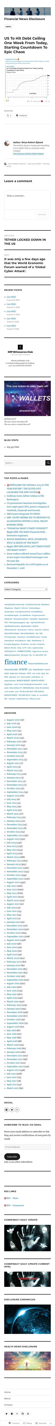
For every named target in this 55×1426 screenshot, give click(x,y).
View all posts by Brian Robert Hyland (28, 154)
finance (46, 164)
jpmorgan (12, 677)
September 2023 (15, 835)
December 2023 (15, 824)
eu (34, 655)
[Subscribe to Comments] (5, 1205)
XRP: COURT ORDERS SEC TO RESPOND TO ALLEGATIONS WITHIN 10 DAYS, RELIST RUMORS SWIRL (28, 521)
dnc (30, 655)
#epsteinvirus (43, 619)
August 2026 (13, 720)
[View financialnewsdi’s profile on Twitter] (12, 1110)
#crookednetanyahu (11, 615)
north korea (35, 677)
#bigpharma (8, 608)
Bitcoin (13, 648)
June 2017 (11, 1077)
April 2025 (12, 766)
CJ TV (24, 648)
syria (16, 691)
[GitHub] (22, 1414)
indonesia (22, 673)
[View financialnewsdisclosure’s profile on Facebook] (6, 1110)
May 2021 (11, 915)
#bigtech (17, 608)
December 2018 (14, 1012)
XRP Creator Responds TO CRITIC (23, 514)
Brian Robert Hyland (16, 164)
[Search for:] (24, 463)
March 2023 (13, 857)
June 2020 (12, 947)
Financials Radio (11, 670)
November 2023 (15, 828)
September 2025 (15, 759)
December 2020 (15, 925)
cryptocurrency (37, 648)
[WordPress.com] (28, 1414)
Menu (8, 27)
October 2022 (13, 875)
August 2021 (13, 904)
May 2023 (12, 850)
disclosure (24, 655)
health (6, 673)
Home (7, 1392)
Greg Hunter (38, 670)
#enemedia (33, 619)
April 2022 (12, 896)
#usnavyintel (9, 641)
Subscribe (12, 1156)
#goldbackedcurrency (12, 626)
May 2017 (11, 1081)
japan (43, 673)
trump (33, 695)
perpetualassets (10, 681)
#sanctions (21, 637)
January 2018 (13, 1052)
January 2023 (13, 864)
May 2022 (12, 893)
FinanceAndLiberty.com (38, 664)
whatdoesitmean (22, 699)
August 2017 (13, 1070)
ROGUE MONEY (23, 680)
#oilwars (46, 630)
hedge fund (14, 673)
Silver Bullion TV (16, 688)
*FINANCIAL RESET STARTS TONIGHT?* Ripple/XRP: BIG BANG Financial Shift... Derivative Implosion (27, 532)
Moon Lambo (25, 677)
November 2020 (15, 929)
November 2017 (15, 1059)
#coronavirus (9, 612)
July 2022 (11, 886)
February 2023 (14, 860)
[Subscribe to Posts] (5, 1198)
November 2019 (15, 972)
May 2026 (12, 730)
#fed (6, 623)
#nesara (31, 630)
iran (33, 673)
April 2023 (12, 853)
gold (30, 670)
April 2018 (12, 1041)
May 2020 (12, 951)
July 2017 (11, 1073)
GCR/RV (23, 669)
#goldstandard (26, 626)
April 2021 (12, 918)
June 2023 (12, 846)
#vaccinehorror (20, 641)
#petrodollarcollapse (11, 633)
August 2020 (13, 940)
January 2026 (13, 745)
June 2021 (12, 911)
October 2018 (13, 1019)
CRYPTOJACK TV (10, 651)
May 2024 (12, 806)
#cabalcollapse (34, 608)
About (7, 1398)
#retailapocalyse (10, 637)
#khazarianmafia (10, 630)
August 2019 (13, 983)
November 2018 (15, 1016)
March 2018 (13, 1045)
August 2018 (13, 1026)
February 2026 (14, 741)
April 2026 (12, 734)
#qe (37, 633)
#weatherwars (37, 641)
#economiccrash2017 (21, 619)
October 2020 (13, 933)
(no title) (11, 297)
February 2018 (14, 1048)
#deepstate (8, 619)
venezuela (11, 699)
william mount (34, 699)
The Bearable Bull (26, 691)
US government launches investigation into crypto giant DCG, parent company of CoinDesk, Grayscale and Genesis (28, 507)
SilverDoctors (28, 688)
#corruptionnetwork (22, 612)
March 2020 (13, 958)
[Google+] (17, 1414)
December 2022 (15, 868)
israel (38, 673)
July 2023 (11, 842)
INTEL (9, 166)
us (38, 695)
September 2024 (15, 792)
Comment (42, 214)
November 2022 (15, 871)
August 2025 (13, 763)
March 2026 (13, 738)
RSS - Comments (15, 1205)
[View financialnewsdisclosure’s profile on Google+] (17, 1110)
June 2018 (12, 1034)
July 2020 (11, 943)
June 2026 (12, 727)
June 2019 (12, 990)
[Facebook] (12, 1414)
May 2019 (11, 994)
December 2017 (14, 1055)
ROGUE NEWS (37, 680)
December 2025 (15, 748)
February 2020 (14, 961)
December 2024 (15, 781)
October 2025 (13, 756)
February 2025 (14, 774)
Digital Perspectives (12, 655)
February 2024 (14, 817)
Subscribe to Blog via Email (22, 1125)
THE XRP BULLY (24, 695)
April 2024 (12, 810)
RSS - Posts (12, 1198)
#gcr (28, 623)
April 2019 (12, 998)
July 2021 (11, 907)
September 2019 (15, 980)
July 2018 (11, 1030)
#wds (29, 641)
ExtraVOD (39, 655)
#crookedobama (25, 615)
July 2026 (11, 723)
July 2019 (11, 987)
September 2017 (15, 1066)
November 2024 (15, 785)
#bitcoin (25, 608)
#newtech (38, 630)
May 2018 (11, 1037)
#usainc (44, 637)
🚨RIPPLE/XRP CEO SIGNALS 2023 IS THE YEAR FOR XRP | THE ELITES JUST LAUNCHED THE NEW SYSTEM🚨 (28, 489)
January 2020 (13, 965)
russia (16, 684)
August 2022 (13, 882)
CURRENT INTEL (24, 651)
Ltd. (18, 677)
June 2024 (12, 803)
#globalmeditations (38, 623)
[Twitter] (6, 1414)
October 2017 (13, 1063)
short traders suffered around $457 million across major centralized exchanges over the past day (28, 557)
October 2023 (13, 831)
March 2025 (13, 770)
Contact (8, 1405)
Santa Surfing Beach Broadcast (30, 684)
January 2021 (13, 922)
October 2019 (13, 976)
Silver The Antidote (42, 688)
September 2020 (15, 936)
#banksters (45, 604)
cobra (29, 648)
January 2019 (13, 1008)
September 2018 (15, 1023)
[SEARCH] (48, 463)
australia (33, 644)
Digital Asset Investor (40, 651)
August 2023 (13, 839)
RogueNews (8, 684)
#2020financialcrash (32, 604)
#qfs (41, 633)
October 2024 (13, 788)
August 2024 (13, 795)
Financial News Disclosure (24, 19)
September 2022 (15, 878)
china (19, 648)
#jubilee (35, 626)
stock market (9, 691)
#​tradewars (25, 644)
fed (45, 655)
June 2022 (12, 889)
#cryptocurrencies (38, 615)
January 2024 (13, 821)
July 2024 (11, 799)
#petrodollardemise (27, 633)
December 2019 (14, 969)
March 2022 (13, 900)
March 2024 (13, 813)
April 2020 (12, 954)
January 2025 (13, 777)
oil (42, 677)
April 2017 (12, 1084)
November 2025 (15, 752)
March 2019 (13, 1001)
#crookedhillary (36, 612)
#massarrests (22, 630)
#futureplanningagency (17, 623)
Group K (47, 670)
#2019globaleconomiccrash (14, 604)
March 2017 (12, 1088)
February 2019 (14, 1005)
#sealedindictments (33, 637)
